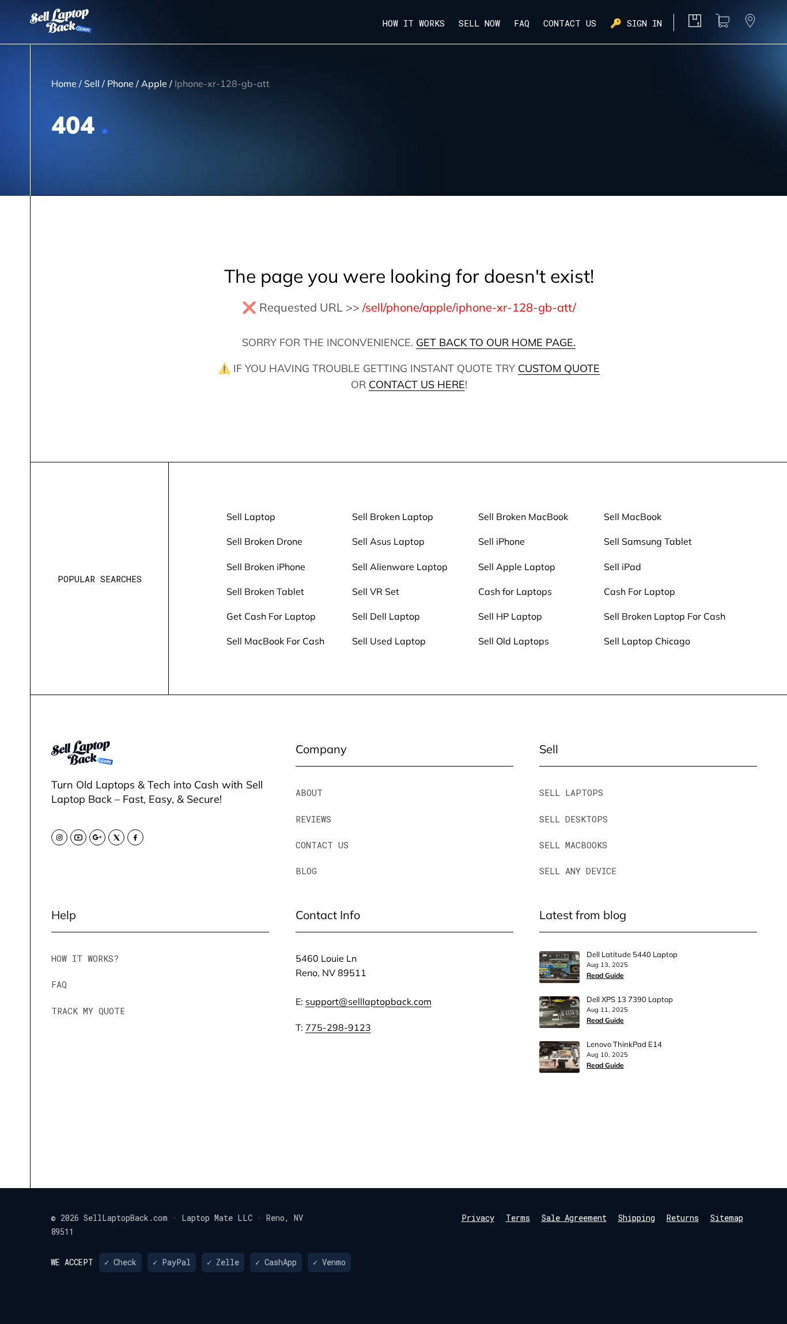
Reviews (313, 819)
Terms (518, 1217)
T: (333, 1027)
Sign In (636, 23)
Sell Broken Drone (264, 541)
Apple (154, 83)
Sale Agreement (574, 1217)
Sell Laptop (250, 516)
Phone (120, 83)
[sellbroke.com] (82, 761)
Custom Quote (559, 368)
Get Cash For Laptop (271, 616)
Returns (683, 1217)
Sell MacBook (632, 516)
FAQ (521, 23)
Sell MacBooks (573, 845)
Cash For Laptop (639, 591)
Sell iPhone (501, 541)
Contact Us (569, 23)
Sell (92, 83)
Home (64, 83)
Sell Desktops (573, 819)
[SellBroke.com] (61, 22)
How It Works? (85, 958)
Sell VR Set (375, 591)
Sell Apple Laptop (516, 566)
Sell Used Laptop (389, 641)
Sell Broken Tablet (265, 591)
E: (364, 1001)
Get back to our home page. (496, 342)
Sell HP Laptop (510, 616)
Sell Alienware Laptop (400, 566)
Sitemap (726, 1217)
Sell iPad (622, 566)
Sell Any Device (577, 871)
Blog (306, 871)
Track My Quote (88, 1010)
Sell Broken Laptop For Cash (664, 616)
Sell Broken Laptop (392, 516)
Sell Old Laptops (513, 641)
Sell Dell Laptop (386, 616)
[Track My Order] (695, 24)
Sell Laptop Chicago (647, 641)
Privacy (477, 1217)
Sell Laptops (571, 792)
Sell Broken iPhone (265, 566)
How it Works (414, 23)
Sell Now (479, 23)
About (309, 792)
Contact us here (417, 384)
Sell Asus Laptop (388, 541)
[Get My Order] (750, 24)
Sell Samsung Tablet (648, 541)
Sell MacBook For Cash (275, 641)
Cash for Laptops (515, 591)
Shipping (636, 1217)
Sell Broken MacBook (523, 516)
